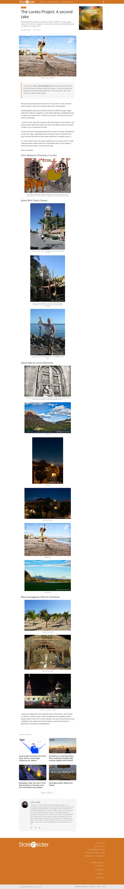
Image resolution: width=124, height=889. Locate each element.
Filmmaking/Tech (52, 2)
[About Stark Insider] (91, 18)
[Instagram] (31, 827)
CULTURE (101, 843)
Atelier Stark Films (67, 2)
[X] (35, 827)
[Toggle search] (103, 1)
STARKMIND (100, 873)
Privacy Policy (92, 886)
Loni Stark (27, 30)
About (103, 886)
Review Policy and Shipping (81, 886)
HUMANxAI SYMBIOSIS (95, 856)
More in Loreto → (47, 793)
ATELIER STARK (99, 877)
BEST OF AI (100, 846)
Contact (99, 886)
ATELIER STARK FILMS (95, 852)
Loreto (23, 7)
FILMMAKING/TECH (96, 849)
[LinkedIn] (39, 827)
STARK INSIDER (99, 869)
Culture (42, 2)
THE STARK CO (99, 865)
